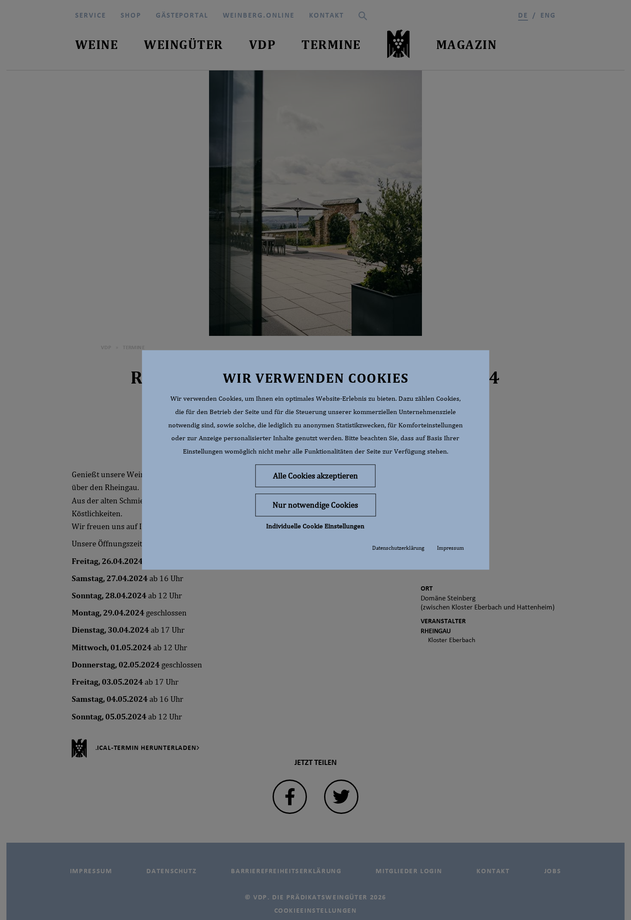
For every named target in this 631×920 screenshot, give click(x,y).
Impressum (450, 548)
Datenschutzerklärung (398, 548)
